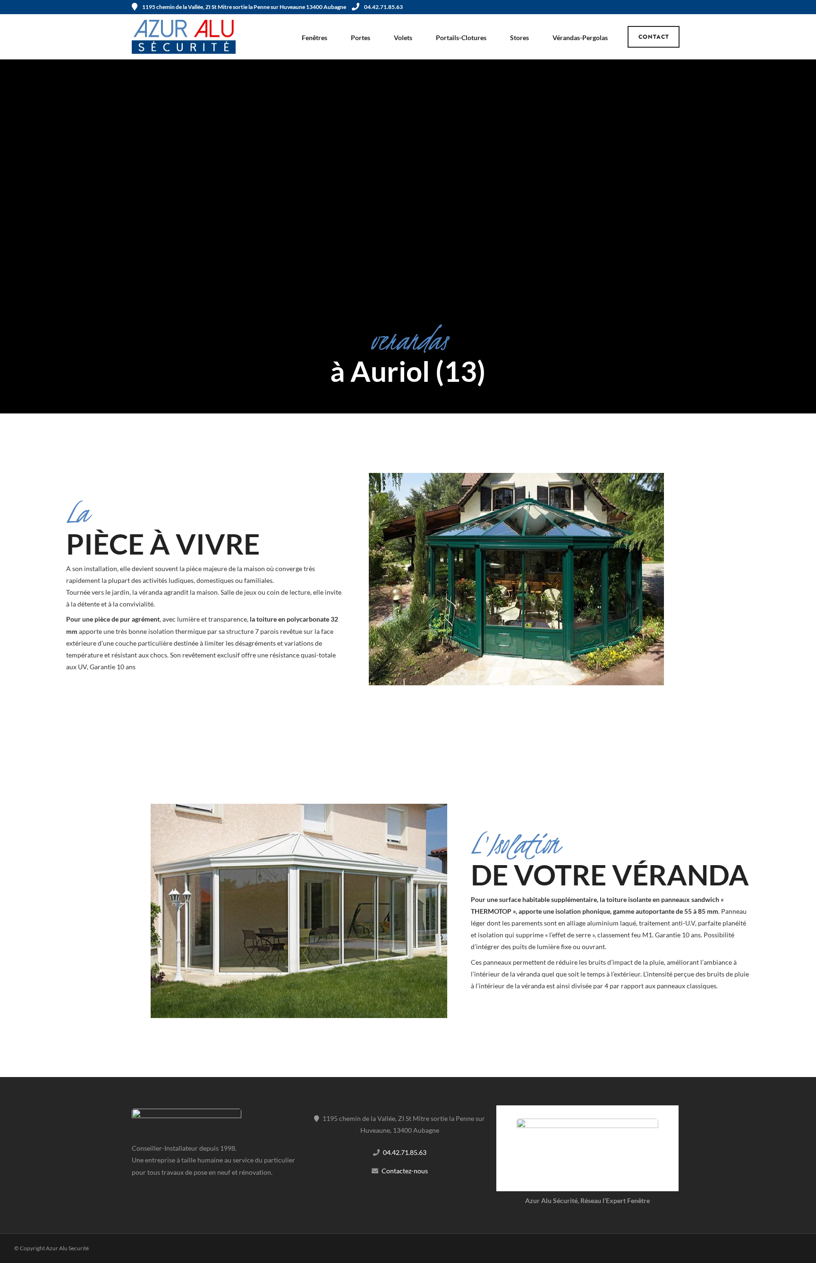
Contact (653, 37)
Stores (519, 38)
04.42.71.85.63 (383, 6)
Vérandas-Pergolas (580, 38)
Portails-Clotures (461, 38)
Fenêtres (314, 38)
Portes (360, 38)
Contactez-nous (405, 1171)
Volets (403, 38)
